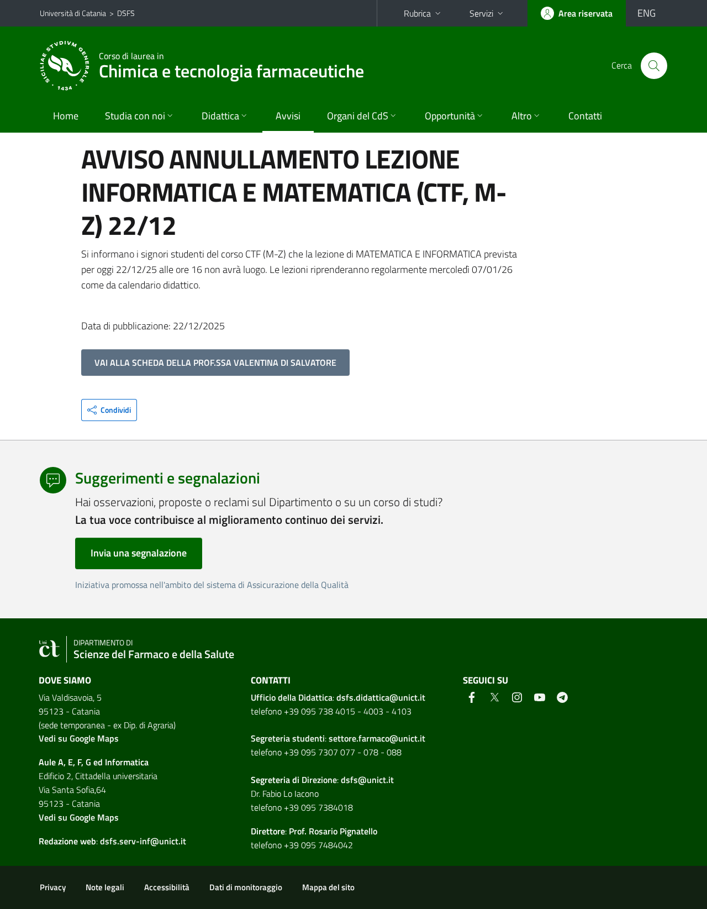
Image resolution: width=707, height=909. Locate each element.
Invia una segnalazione (139, 552)
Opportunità (450, 115)
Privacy (53, 887)
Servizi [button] (481, 13)
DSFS (126, 13)
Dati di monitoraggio (245, 887)
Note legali (105, 887)
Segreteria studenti (288, 738)
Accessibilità (166, 887)
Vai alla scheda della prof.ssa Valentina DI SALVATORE (215, 362)
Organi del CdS (357, 115)
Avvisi (288, 115)
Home (65, 115)
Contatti (585, 115)
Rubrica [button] (417, 13)
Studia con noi (135, 115)
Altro (521, 115)
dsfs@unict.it (367, 779)
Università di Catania (73, 13)
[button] (109, 410)
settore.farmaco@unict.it (377, 738)
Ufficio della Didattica (292, 697)
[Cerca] (654, 65)
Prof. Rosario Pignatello (333, 831)
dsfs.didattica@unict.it (380, 697)
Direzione (319, 779)
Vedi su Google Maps (79, 738)
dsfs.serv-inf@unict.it (143, 841)
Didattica (220, 115)
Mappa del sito (328, 887)
